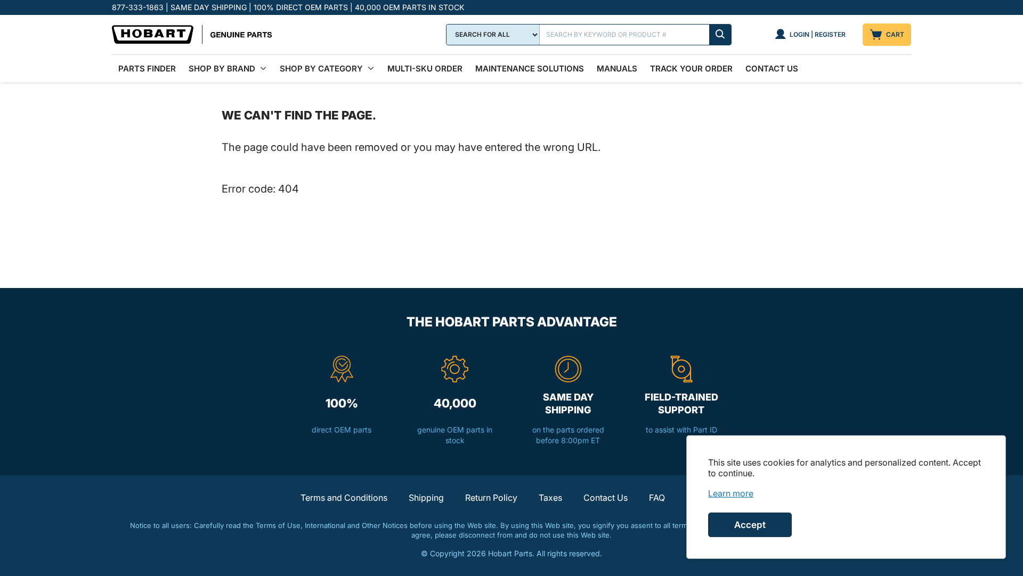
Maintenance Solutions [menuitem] (529, 68)
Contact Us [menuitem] (771, 68)
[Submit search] (720, 34)
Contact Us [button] (605, 497)
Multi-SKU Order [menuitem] (424, 68)
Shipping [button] (426, 497)
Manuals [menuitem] (617, 68)
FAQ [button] (657, 497)
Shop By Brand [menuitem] (222, 68)
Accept (750, 524)
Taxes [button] (550, 497)
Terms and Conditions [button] (344, 497)
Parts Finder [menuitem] (147, 68)
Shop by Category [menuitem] (321, 68)
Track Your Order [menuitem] (691, 68)
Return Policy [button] (491, 497)
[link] (730, 493)
